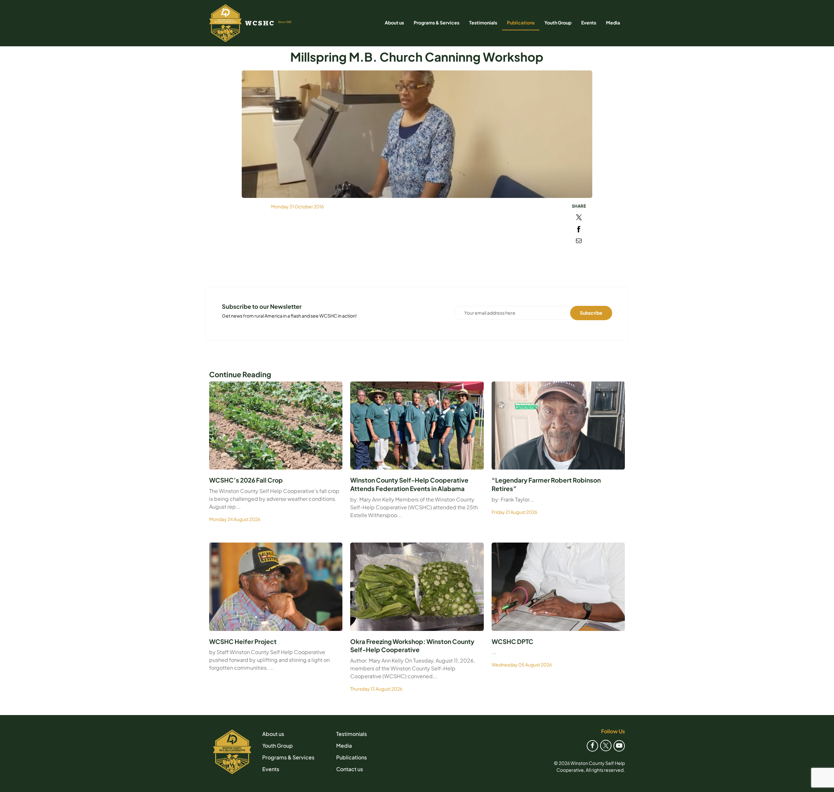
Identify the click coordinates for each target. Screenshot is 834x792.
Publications (521, 22)
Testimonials (483, 22)
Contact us (349, 769)
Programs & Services (436, 22)
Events (588, 22)
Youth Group (557, 22)
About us (394, 22)
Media (613, 22)
